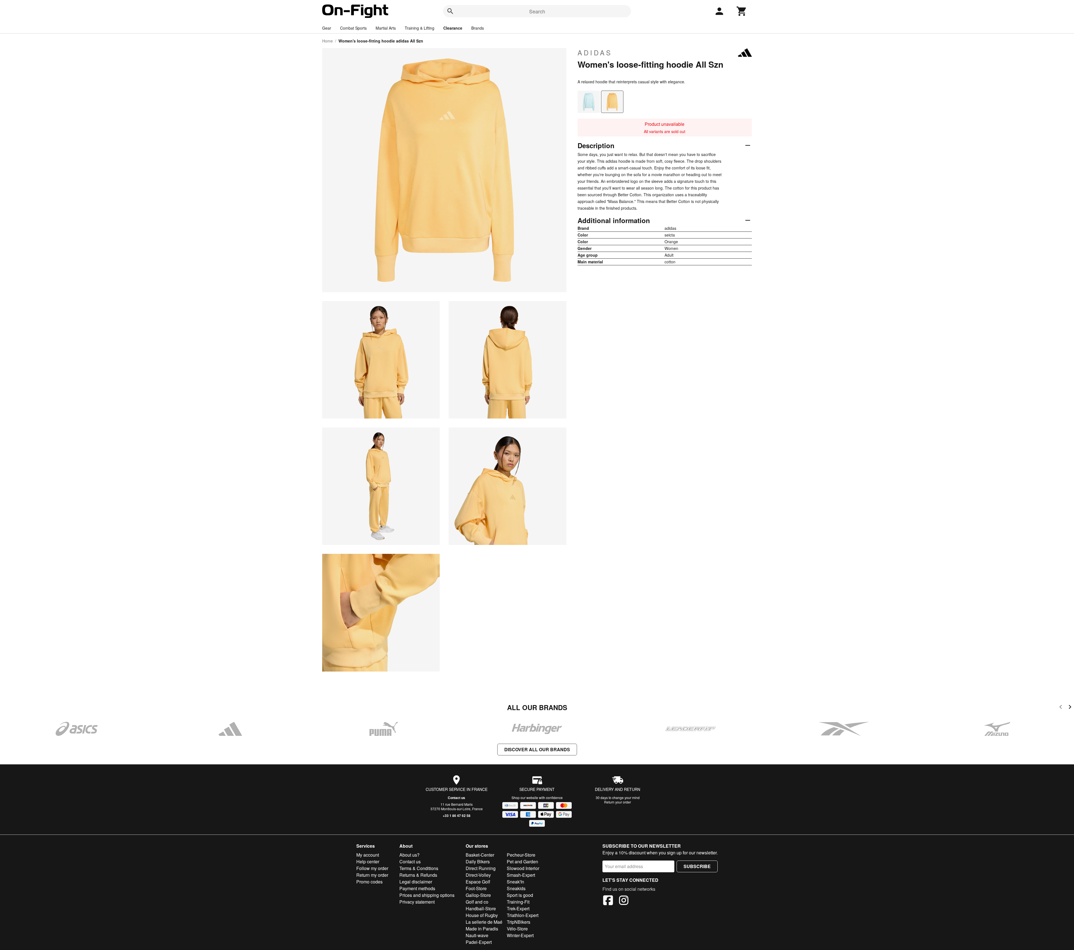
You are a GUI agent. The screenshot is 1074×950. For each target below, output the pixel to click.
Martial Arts (386, 28)
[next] (1070, 708)
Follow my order (372, 868)
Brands (477, 28)
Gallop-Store (478, 895)
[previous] (1061, 708)
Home (327, 41)
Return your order (617, 802)
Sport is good (520, 895)
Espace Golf (478, 881)
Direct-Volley (478, 875)
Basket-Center (480, 855)
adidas (595, 52)
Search (537, 11)
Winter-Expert (520, 935)
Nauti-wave (477, 935)
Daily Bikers (478, 861)
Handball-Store (481, 908)
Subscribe (697, 866)
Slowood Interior (523, 868)
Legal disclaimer (415, 881)
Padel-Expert (479, 942)
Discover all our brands (537, 749)
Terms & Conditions (418, 868)
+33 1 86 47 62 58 (456, 815)
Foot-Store (476, 888)
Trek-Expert (518, 908)
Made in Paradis (482, 928)
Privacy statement (417, 902)
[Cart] (741, 11)
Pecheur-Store (521, 855)
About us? (409, 855)
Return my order (372, 875)
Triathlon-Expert (522, 915)
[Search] (450, 11)
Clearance (452, 28)
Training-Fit (518, 902)
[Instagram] (623, 901)
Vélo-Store (517, 928)
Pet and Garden (522, 861)
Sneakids (516, 888)
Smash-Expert (521, 875)
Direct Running (481, 868)
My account (367, 855)
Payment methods (417, 888)
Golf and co (477, 902)
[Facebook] (608, 901)
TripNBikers (518, 922)
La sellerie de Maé (484, 922)
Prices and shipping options (426, 895)
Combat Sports (353, 28)
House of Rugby (482, 915)
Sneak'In (515, 881)
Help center (367, 861)
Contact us (456, 797)
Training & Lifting (419, 28)
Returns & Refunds (418, 875)
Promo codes (369, 881)
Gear (326, 28)
